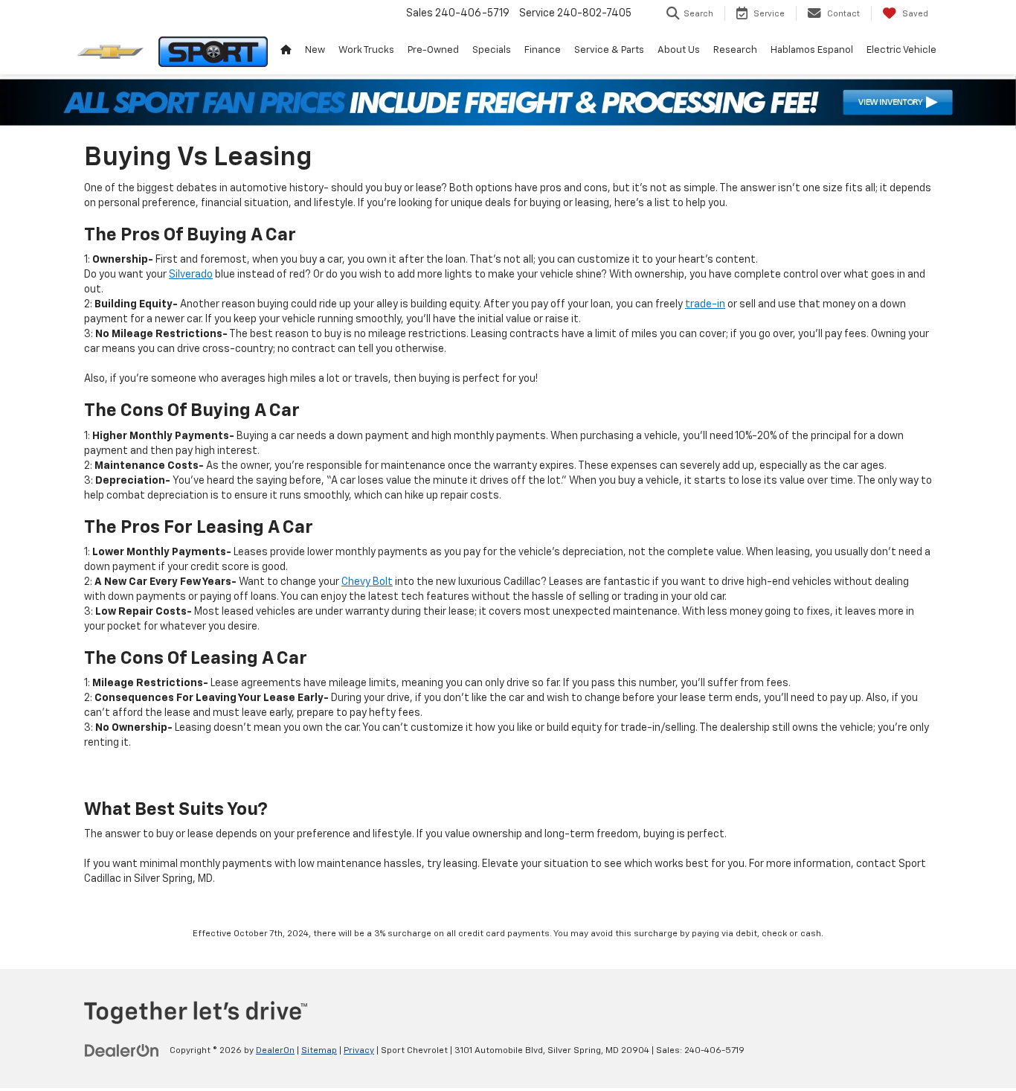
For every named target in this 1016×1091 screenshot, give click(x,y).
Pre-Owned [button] (433, 50)
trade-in (705, 304)
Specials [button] (491, 50)
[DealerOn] (122, 1050)
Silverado (191, 274)
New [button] (315, 50)
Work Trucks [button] (366, 50)
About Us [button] (678, 50)
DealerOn (275, 1050)
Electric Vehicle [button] (901, 50)
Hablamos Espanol (812, 50)
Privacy (359, 1050)
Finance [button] (542, 50)
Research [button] (735, 50)
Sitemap (319, 1050)
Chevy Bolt (367, 582)
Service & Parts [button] (609, 50)
